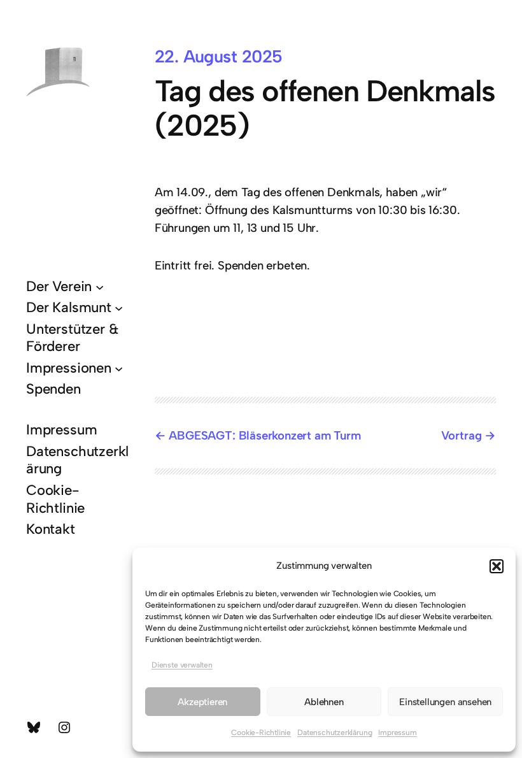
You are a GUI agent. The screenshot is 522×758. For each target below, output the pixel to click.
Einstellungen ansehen (445, 702)
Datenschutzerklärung (334, 732)
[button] (496, 566)
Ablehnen (324, 702)
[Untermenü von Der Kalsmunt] (119, 307)
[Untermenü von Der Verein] (99, 286)
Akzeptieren (202, 702)
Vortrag (461, 435)
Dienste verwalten (182, 665)
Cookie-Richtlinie (261, 732)
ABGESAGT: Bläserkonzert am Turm (264, 435)
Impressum (397, 732)
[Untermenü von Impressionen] (119, 368)
